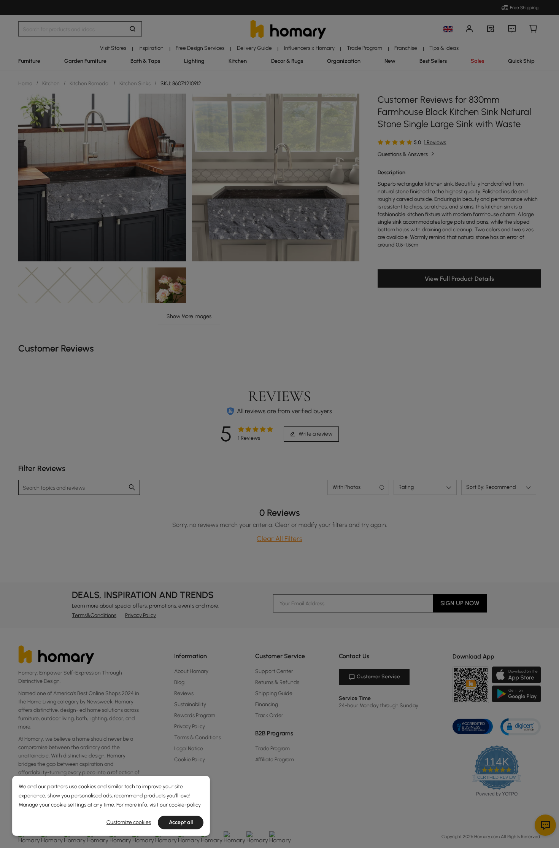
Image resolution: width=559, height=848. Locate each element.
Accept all (181, 822)
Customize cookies (128, 822)
